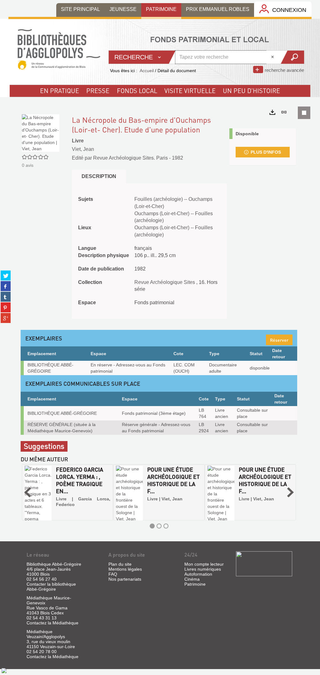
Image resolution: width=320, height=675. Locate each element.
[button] (27, 492)
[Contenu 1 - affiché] (152, 526)
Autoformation (198, 574)
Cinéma (192, 579)
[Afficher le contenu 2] (159, 526)
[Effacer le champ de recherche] (273, 57)
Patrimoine (195, 584)
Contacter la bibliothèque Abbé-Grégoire (51, 587)
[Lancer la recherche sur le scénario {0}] (292, 57)
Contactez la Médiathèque (52, 622)
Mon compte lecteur (204, 564)
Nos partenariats (124, 579)
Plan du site (120, 564)
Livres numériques (202, 569)
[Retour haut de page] (4, 670)
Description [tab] (99, 176)
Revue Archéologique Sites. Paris (130, 158)
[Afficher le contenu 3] (165, 526)
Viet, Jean (83, 149)
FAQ (112, 574)
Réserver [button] (279, 340)
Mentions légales (125, 569)
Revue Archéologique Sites (165, 282)
